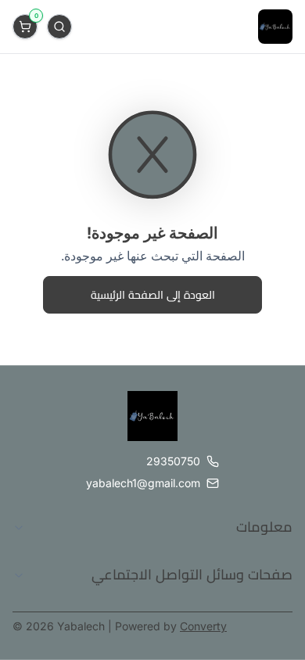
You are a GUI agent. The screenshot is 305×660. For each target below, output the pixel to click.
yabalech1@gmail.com (143, 483)
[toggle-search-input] (59, 26)
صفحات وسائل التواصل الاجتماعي (192, 574)
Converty (203, 626)
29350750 (173, 461)
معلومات (264, 526)
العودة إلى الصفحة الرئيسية (153, 294)
